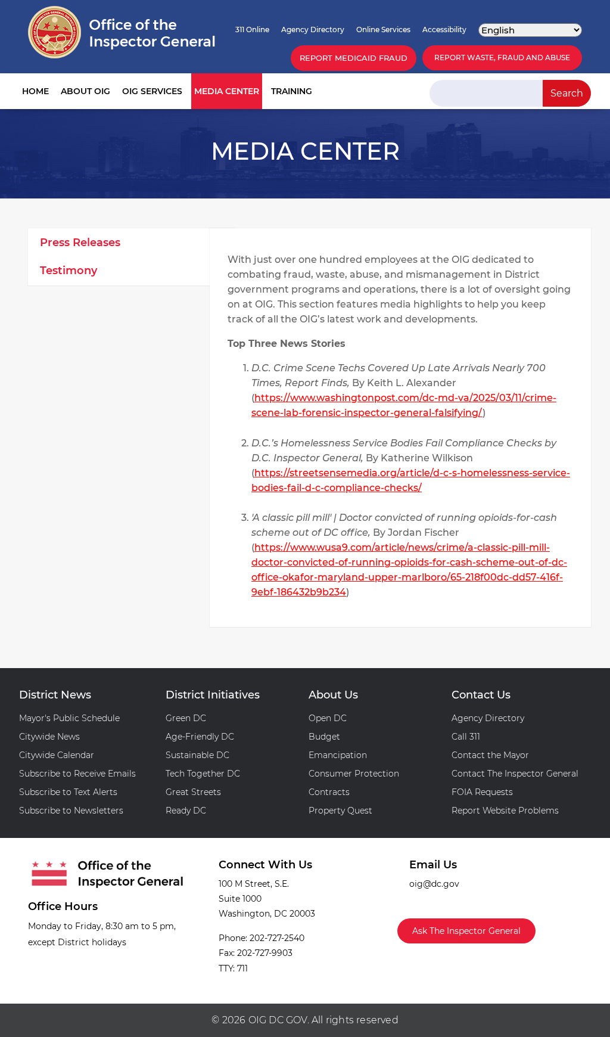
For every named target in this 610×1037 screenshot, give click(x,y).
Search (566, 93)
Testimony (68, 270)
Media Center (226, 91)
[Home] (121, 32)
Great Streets (193, 792)
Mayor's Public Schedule (69, 718)
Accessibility (444, 29)
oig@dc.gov (434, 883)
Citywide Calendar (56, 755)
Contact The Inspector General (515, 773)
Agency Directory (312, 29)
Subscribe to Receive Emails (77, 773)
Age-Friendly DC (200, 736)
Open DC (328, 718)
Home (35, 91)
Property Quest (340, 810)
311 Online (252, 29)
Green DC (186, 718)
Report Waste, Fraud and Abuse (502, 57)
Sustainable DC (197, 755)
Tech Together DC (203, 773)
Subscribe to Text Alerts (68, 792)
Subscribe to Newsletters (71, 810)
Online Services (383, 29)
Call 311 (466, 736)
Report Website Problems (505, 810)
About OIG (85, 91)
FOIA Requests (482, 792)
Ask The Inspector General (466, 931)
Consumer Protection (354, 773)
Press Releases (80, 242)
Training (291, 91)
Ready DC (186, 810)
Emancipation (338, 755)
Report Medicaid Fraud (353, 58)
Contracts (329, 792)
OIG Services (152, 91)
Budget (324, 736)
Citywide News (49, 736)
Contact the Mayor (490, 755)
